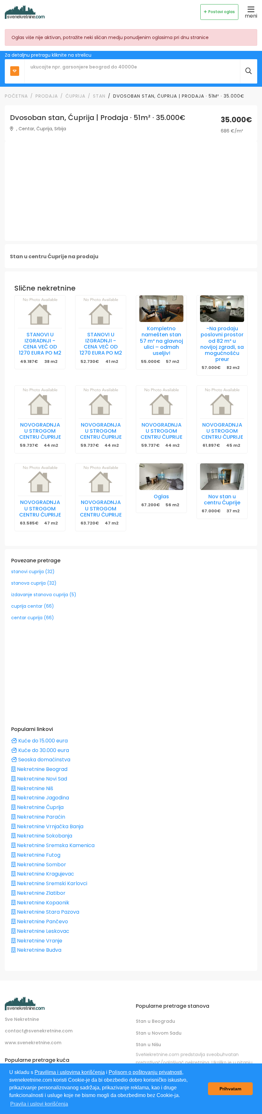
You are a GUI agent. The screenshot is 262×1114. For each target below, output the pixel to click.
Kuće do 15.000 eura (42, 740)
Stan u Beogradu (155, 1021)
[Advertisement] (131, 191)
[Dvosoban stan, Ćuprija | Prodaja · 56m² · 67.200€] (161, 476)
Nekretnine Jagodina (42, 797)
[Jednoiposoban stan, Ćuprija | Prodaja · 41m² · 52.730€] (101, 311)
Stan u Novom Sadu (158, 1033)
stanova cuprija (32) (34, 583)
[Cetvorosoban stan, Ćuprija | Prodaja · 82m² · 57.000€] (222, 308)
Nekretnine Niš (34, 788)
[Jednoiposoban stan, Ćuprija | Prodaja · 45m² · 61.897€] (222, 402)
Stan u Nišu (148, 1044)
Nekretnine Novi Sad (41, 778)
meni (251, 16)
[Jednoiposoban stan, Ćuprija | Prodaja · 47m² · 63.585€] (40, 479)
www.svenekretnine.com (33, 1042)
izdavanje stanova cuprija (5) (43, 594)
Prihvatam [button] (230, 1088)
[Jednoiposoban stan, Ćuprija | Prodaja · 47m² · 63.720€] (101, 479)
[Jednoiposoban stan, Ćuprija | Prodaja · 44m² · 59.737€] (40, 402)
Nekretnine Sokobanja (44, 835)
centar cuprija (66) (32, 617)
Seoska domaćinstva (43, 759)
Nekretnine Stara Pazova (47, 912)
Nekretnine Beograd (41, 769)
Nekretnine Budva (38, 950)
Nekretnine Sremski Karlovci (51, 883)
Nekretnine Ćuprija (40, 807)
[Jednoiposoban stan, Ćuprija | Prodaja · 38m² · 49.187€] (40, 311)
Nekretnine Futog (38, 855)
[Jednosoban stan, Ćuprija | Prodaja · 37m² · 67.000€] (222, 476)
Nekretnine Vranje (39, 940)
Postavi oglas (221, 11)
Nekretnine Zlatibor (41, 893)
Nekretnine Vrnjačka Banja (49, 826)
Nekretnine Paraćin (40, 817)
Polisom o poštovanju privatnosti (145, 1072)
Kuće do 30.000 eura (43, 750)
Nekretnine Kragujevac (45, 874)
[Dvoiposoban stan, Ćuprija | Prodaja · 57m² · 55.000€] (161, 308)
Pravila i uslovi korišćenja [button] (39, 1104)
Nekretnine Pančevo (42, 921)
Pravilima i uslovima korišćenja (70, 1072)
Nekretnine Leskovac (42, 931)
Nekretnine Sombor (41, 864)
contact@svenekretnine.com (39, 1031)
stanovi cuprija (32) (33, 571)
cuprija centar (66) (32, 606)
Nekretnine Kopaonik (42, 902)
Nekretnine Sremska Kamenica (55, 845)
